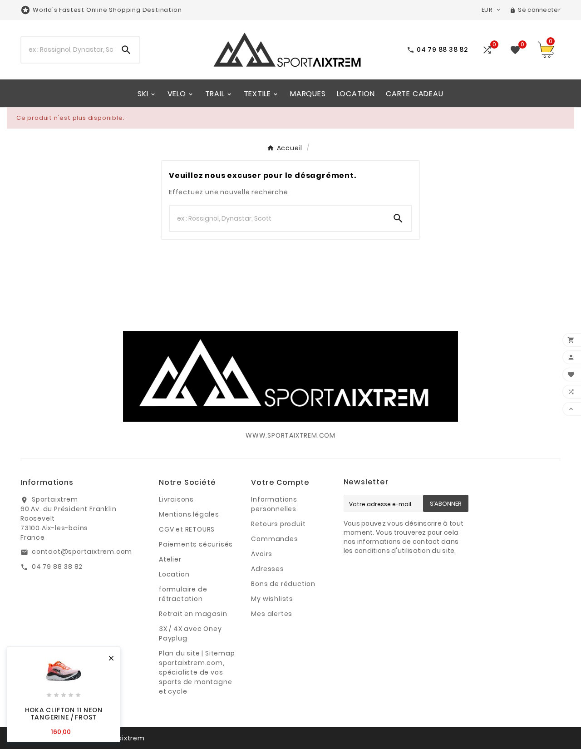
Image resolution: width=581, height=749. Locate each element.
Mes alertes (271, 613)
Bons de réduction (283, 583)
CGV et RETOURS (187, 529)
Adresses (267, 568)
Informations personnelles (274, 504)
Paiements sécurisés (196, 544)
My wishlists (272, 598)
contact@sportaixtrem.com (82, 551)
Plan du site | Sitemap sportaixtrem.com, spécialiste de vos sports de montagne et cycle (197, 672)
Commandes (274, 538)
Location (174, 574)
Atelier (170, 559)
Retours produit (278, 523)
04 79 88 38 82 (57, 566)
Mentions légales (189, 514)
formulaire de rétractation (183, 594)
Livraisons (176, 499)
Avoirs (261, 553)
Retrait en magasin (193, 613)
